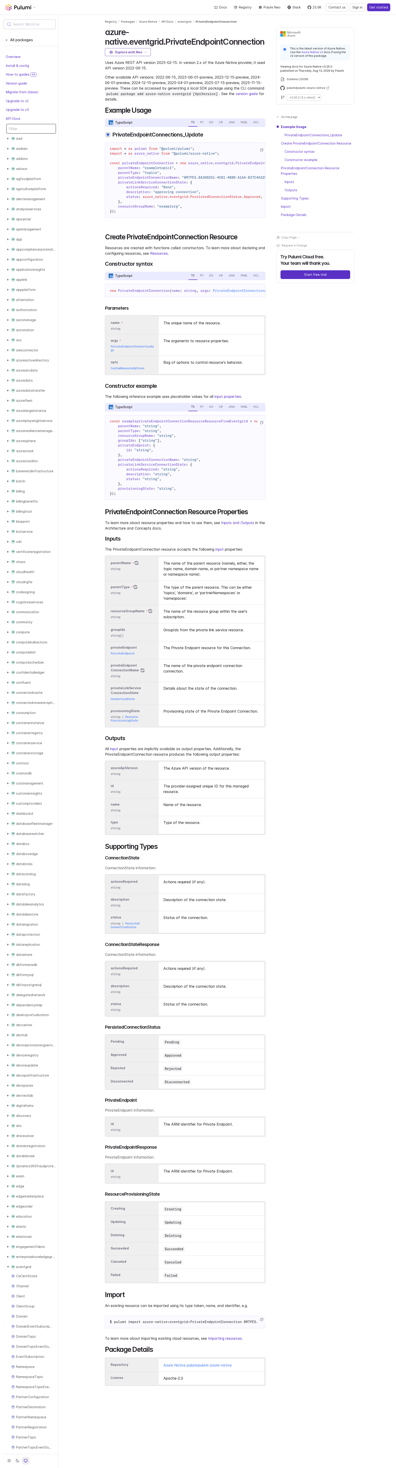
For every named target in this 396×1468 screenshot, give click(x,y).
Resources (159, 253)
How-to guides (20, 74)
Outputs (291, 190)
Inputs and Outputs (237, 522)
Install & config (17, 65)
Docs (223, 7)
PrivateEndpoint (123, 653)
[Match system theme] (25, 1460)
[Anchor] (268, 41)
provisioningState (125, 711)
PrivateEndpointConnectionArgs (243, 291)
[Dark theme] (17, 1460)
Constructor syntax (300, 151)
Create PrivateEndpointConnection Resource (316, 143)
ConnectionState (123, 698)
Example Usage (293, 127)
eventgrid (184, 21)
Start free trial (315, 274)
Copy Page (289, 237)
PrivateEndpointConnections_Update (313, 135)
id (112, 786)
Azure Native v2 (312, 52)
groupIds (118, 629)
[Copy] (261, 150)
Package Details (293, 215)
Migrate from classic (22, 92)
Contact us (337, 7)
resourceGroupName (128, 611)
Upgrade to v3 (17, 109)
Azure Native (148, 21)
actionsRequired (124, 881)
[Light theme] (9, 1460)
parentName (121, 563)
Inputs (289, 182)
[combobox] (30, 24)
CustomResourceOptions (127, 368)
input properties (227, 396)
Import (286, 206)
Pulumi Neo (272, 7)
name (115, 804)
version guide (247, 93)
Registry (245, 7)
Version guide (16, 83)
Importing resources (225, 1338)
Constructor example (301, 160)
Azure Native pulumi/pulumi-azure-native (197, 1365)
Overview (13, 57)
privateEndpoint (124, 647)
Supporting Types (295, 198)
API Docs (13, 118)
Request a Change (294, 245)
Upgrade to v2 (17, 100)
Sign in (357, 7)
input (219, 549)
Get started (378, 7)
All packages (21, 40)
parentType (120, 587)
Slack (296, 7)
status (116, 917)
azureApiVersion (124, 768)
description (120, 899)
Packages (128, 21)
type (114, 822)
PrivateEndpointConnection (216, 21)
